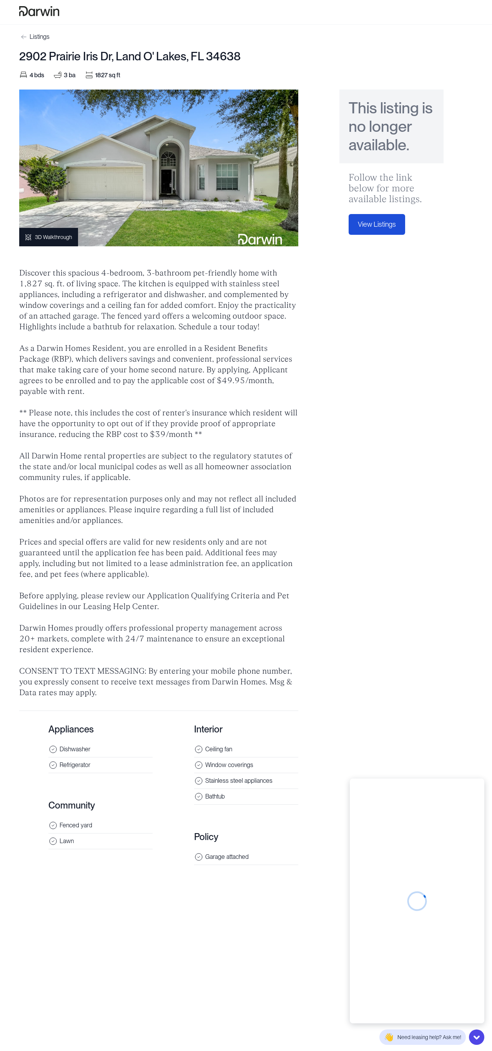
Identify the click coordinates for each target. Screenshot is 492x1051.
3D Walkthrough (53, 237)
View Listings (377, 224)
